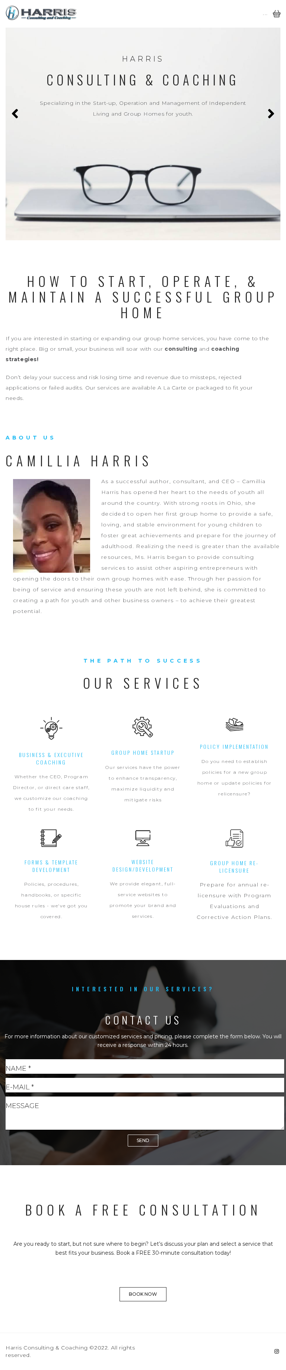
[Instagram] (276, 1351)
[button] (143, 1294)
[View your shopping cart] (276, 19)
